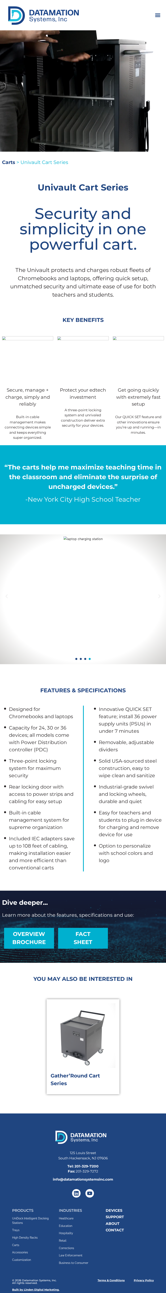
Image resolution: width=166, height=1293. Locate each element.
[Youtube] (89, 1193)
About (112, 1223)
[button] (157, 15)
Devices (114, 1210)
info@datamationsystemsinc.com (83, 1179)
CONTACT (115, 1230)
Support (115, 1217)
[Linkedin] (76, 1193)
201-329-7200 (86, 1166)
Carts (8, 162)
